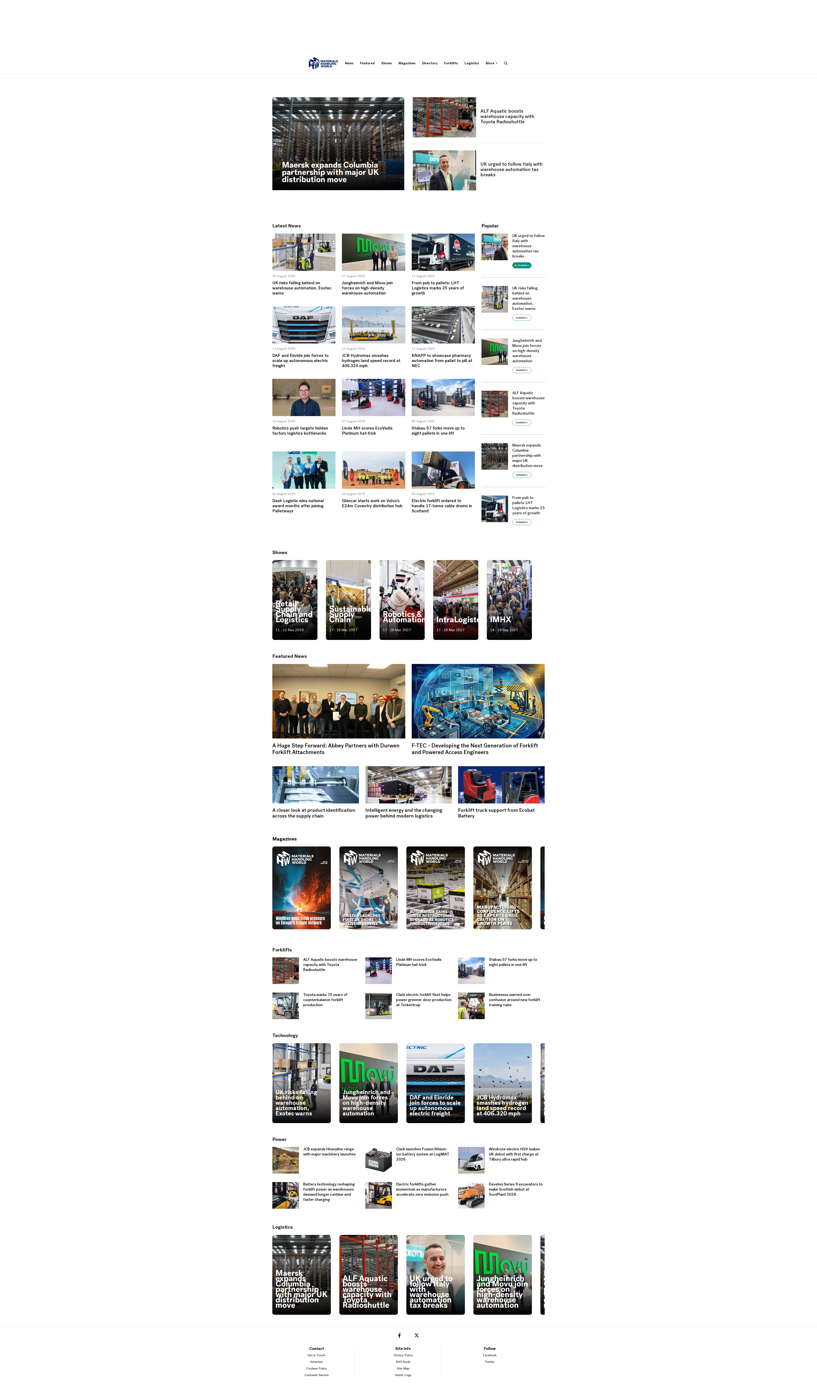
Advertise (316, 1362)
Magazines (407, 63)
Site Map (403, 1368)
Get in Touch (316, 1355)
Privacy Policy (403, 1355)
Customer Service (316, 1375)
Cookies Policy (316, 1368)
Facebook (490, 1355)
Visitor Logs (403, 1375)
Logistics (471, 63)
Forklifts (451, 63)
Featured (367, 63)
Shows (386, 63)
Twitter (490, 1362)
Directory (429, 63)
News (349, 63)
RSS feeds (403, 1362)
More (490, 63)
